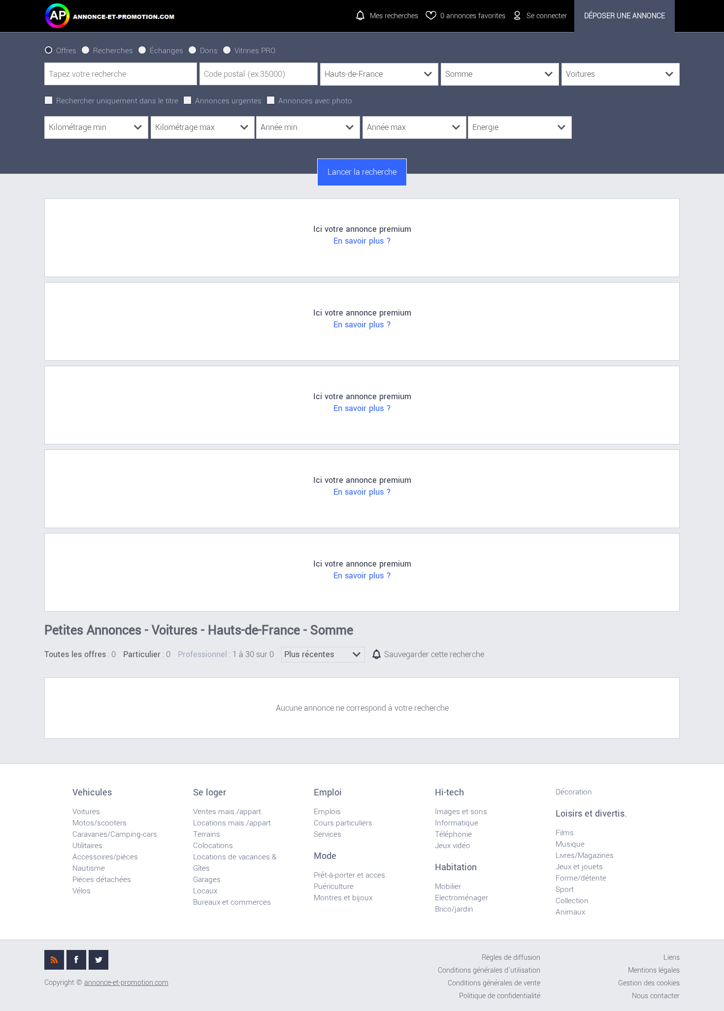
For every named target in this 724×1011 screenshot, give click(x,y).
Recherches (113, 50)
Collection (572, 900)
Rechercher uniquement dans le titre (117, 100)
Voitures (86, 811)
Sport (565, 889)
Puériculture (334, 886)
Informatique (456, 823)
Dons (209, 50)
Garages (207, 879)
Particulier (142, 654)
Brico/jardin (454, 909)
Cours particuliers (343, 823)
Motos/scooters (99, 823)
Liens (671, 957)
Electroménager (461, 897)
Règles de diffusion (511, 957)
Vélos (81, 890)
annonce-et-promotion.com (126, 983)
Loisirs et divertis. (591, 813)
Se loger (209, 792)
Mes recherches (394, 16)
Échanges (166, 50)
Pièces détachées (101, 879)
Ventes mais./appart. (228, 811)
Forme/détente (581, 878)
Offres (66, 50)
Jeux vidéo (452, 845)
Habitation (456, 867)
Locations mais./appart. (233, 823)
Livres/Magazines (585, 855)
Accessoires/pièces (105, 857)
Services (327, 834)
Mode (325, 856)
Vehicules (92, 792)
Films (565, 832)
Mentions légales (654, 970)
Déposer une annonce (624, 16)
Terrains (206, 834)
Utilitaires (87, 845)
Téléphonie (453, 834)
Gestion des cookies (649, 983)
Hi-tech (449, 792)
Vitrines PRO (254, 50)
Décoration (574, 792)
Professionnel (202, 654)
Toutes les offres (75, 654)
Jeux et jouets (579, 866)
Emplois (327, 811)
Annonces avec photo (315, 100)
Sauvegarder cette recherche (434, 654)
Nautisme (88, 868)
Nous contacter (656, 996)
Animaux (570, 912)
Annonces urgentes (228, 100)
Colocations (213, 845)
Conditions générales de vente (494, 983)
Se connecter (547, 16)
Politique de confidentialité (499, 996)
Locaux (205, 890)
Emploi (328, 792)
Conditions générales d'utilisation (489, 970)
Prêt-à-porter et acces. (350, 875)
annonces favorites (472, 16)
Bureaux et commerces (232, 902)
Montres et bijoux (343, 897)
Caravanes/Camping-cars (114, 834)
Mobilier (448, 886)
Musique (570, 844)
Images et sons (461, 811)
